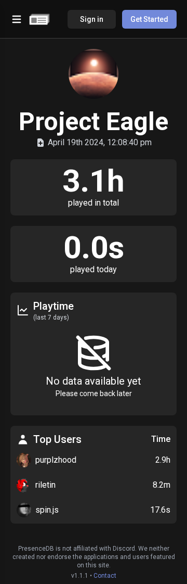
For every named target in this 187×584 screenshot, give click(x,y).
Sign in (91, 19)
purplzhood (55, 460)
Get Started (149, 19)
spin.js (47, 510)
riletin (45, 485)
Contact (105, 575)
